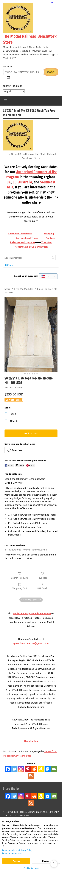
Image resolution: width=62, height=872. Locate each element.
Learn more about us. (12, 853)
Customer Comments (20, 233)
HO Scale (13, 420)
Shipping (49, 233)
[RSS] (31, 776)
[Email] (54, 769)
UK (9, 182)
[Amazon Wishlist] (41, 769)
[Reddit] (34, 769)
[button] (15, 450)
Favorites (42, 577)
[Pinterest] (28, 769)
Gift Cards (42, 588)
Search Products (19, 577)
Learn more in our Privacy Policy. (17, 850)
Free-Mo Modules (23, 288)
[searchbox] (29, 257)
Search (7, 66)
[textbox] (46, 276)
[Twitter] (14, 769)
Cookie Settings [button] (31, 868)
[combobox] (48, 276)
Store (7, 288)
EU (15, 182)
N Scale (12, 413)
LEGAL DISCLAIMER (38, 811)
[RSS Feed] (31, 803)
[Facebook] (8, 769)
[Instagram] (21, 769)
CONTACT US (21, 815)
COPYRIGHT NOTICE (16, 811)
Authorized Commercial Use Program (31, 174)
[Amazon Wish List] (41, 796)
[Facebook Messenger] (48, 769)
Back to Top (31, 740)
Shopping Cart (19, 588)
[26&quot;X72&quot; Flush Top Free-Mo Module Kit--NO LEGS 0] (31, 334)
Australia (25, 182)
